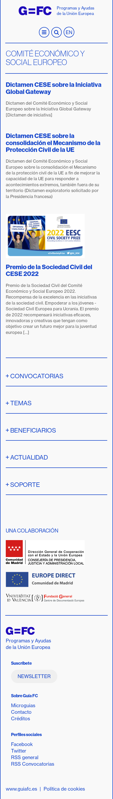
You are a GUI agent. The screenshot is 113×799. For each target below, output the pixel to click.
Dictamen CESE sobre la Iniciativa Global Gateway (53, 88)
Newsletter (34, 676)
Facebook (22, 744)
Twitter (18, 751)
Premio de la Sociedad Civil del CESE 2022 (49, 270)
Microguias (23, 705)
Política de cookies (64, 789)
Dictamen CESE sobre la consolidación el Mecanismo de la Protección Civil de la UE (53, 142)
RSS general (24, 757)
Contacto (21, 712)
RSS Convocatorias (32, 764)
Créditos (20, 719)
